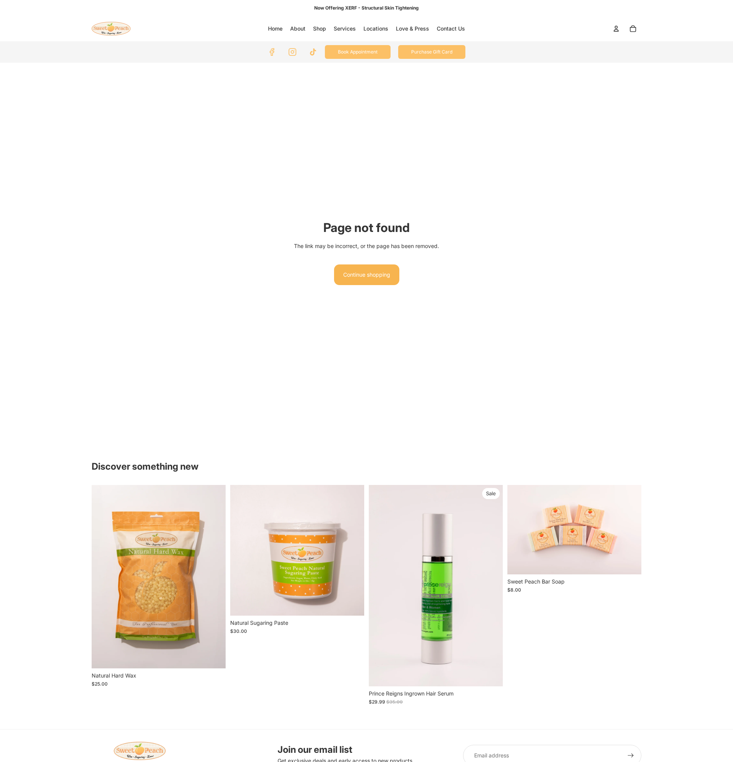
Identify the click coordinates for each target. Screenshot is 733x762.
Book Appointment (358, 52)
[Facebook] (272, 52)
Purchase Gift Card (431, 52)
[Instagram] (292, 52)
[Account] (616, 28)
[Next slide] (629, 529)
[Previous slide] (518, 529)
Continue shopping (366, 274)
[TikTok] (313, 52)
